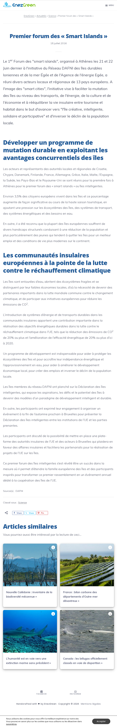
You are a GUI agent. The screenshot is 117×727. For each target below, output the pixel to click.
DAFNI (19, 491)
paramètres (11, 724)
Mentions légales (91, 703)
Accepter (101, 721)
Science (22, 502)
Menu (111, 5)
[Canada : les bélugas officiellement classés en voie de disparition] (87, 631)
